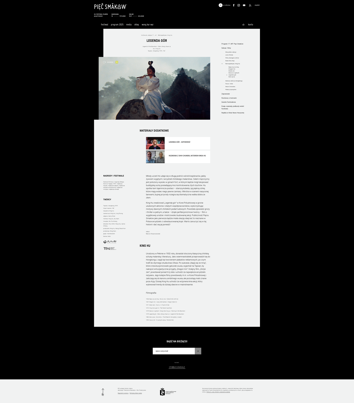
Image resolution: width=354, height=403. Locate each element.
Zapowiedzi (226, 94)
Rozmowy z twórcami (229, 98)
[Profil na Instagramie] (239, 5)
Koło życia (232, 77)
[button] (205, 88)
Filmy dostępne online (232, 58)
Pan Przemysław (141, 390)
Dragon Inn (232, 69)
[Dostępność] (250, 5)
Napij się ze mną (234, 67)
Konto (250, 24)
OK (198, 351)
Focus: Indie (229, 83)
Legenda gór (232, 75)
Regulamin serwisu (123, 393)
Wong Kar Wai (147, 24)
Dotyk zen (232, 71)
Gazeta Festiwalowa (229, 102)
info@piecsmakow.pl (177, 367)
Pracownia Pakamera (129, 390)
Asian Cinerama (230, 86)
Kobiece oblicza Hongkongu (234, 81)
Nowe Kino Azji (230, 60)
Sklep (136, 24)
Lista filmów (229, 55)
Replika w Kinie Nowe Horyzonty (233, 113)
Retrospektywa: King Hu (232, 63)
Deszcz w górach (234, 73)
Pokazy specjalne (230, 89)
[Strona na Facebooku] (233, 5)
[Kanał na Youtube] (244, 5)
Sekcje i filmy (226, 48)
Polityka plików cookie (136, 393)
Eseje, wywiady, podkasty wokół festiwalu (233, 107)
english (257, 5)
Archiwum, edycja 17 (147, 35)
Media (129, 24)
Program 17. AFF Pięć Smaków (232, 44)
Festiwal (104, 24)
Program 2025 (117, 24)
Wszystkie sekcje (230, 52)
